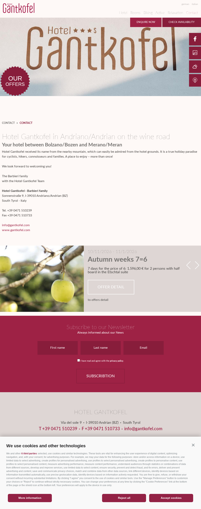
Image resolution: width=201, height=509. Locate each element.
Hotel (123, 13)
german (185, 4)
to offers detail (98, 299)
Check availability (182, 22)
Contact (192, 13)
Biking (148, 13)
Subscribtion (100, 376)
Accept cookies (171, 497)
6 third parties (29, 453)
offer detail (111, 287)
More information (29, 497)
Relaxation (175, 13)
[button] (193, 444)
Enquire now (146, 22)
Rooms (135, 13)
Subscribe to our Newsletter (101, 327)
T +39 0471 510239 (58, 429)
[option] (100, 279)
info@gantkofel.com (16, 225)
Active (160, 13)
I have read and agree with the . (102, 361)
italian (195, 4)
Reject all (124, 497)
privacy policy (116, 361)
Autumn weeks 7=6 (117, 259)
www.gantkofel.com (16, 230)
